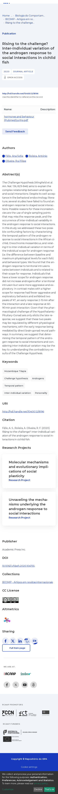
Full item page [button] (17, 648)
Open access (14, 77)
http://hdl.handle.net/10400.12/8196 (20, 93)
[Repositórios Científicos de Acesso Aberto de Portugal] (10, 674)
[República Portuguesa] (21, 734)
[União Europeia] (14, 741)
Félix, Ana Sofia (14, 156)
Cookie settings (29, 767)
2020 (7, 71)
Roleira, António (38, 156)
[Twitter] (15, 685)
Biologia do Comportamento (30, 15)
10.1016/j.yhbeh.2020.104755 (18, 565)
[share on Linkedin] (20, 641)
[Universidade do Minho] (46, 715)
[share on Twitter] (13, 641)
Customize (7, 789)
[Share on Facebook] (5, 641)
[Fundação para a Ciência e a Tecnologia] (19, 715)
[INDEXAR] (26, 674)
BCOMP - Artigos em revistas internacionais (20, 19)
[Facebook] (7, 685)
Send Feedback (15, 131)
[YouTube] (24, 685)
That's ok (49, 789)
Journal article (23, 71)
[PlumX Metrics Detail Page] (7, 620)
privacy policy (41, 783)
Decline (38, 789)
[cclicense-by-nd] (10, 598)
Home (6, 15)
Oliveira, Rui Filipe (16, 161)
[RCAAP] (33, 685)
